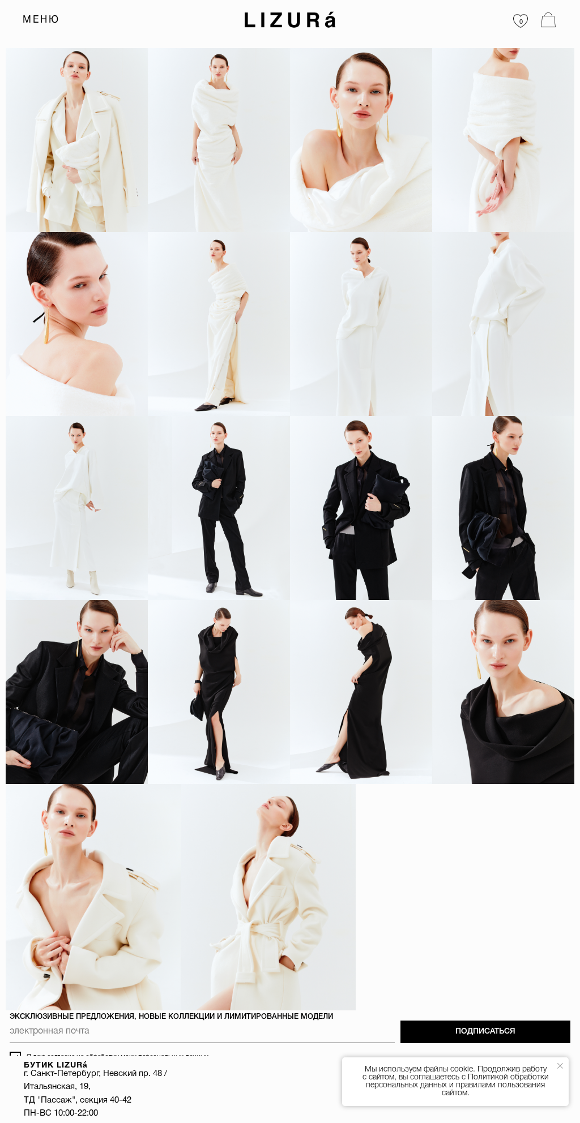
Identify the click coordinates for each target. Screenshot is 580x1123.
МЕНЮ (41, 20)
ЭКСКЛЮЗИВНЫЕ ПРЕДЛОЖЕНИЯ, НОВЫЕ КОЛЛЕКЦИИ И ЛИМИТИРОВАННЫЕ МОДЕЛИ (171, 1017)
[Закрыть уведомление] (560, 1065)
